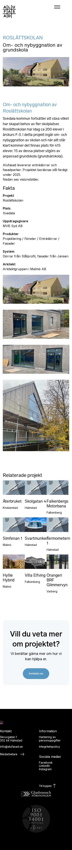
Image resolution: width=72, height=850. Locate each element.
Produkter (59, 183)
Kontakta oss (36, 673)
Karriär (58, 215)
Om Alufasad (58, 205)
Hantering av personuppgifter (50, 738)
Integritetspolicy (49, 746)
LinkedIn (44, 765)
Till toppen (45, 786)
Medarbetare (9, 754)
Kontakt (58, 226)
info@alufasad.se (11, 746)
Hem (58, 172)
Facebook (46, 762)
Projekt (58, 194)
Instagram (45, 769)
